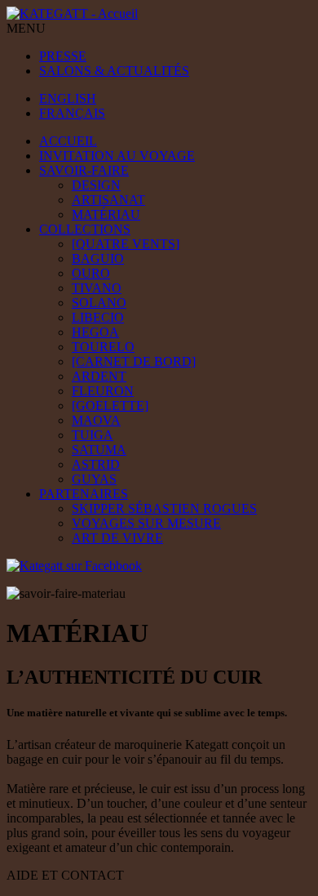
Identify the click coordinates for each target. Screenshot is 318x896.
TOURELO (103, 347)
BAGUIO (98, 258)
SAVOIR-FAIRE (84, 170)
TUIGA (92, 435)
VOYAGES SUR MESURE (146, 523)
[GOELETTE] (110, 405)
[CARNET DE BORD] (134, 361)
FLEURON (103, 391)
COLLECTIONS (84, 229)
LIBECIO (98, 317)
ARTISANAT (108, 200)
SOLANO (99, 303)
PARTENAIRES (83, 494)
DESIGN (96, 185)
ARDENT (99, 376)
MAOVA (96, 420)
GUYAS (94, 479)
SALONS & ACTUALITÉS (114, 71)
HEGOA (95, 332)
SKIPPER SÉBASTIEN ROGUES (164, 508)
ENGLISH (67, 98)
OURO (91, 273)
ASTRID (96, 464)
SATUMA (99, 450)
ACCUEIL (68, 141)
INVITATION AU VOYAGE (117, 156)
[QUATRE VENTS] (125, 244)
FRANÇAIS (72, 113)
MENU (26, 28)
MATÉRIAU (106, 214)
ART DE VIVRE (117, 538)
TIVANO (96, 288)
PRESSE (62, 56)
